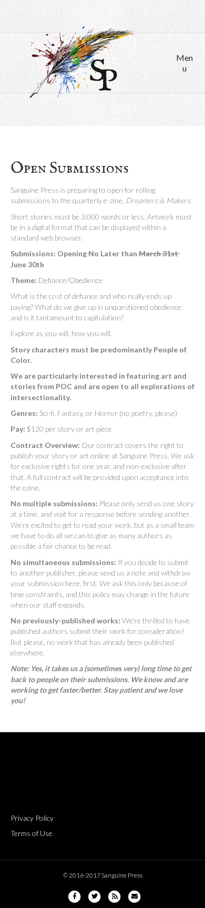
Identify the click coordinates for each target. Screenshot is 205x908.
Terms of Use (32, 833)
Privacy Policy (32, 817)
